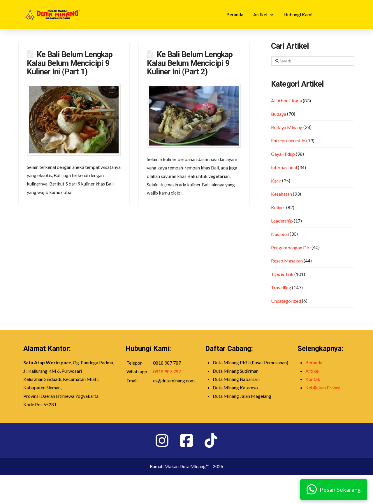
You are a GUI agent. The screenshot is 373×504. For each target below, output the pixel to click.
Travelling (281, 287)
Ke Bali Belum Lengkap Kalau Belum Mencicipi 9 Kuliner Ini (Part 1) (69, 63)
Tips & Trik (282, 274)
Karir (276, 180)
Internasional (284, 167)
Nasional (280, 234)
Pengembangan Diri (291, 247)
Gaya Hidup (283, 154)
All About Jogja (286, 100)
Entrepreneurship (288, 140)
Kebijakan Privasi (322, 387)
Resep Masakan (287, 260)
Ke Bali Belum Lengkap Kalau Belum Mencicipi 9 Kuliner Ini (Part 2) (189, 63)
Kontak (312, 379)
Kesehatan (281, 194)
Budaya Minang (286, 127)
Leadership (282, 220)
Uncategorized (286, 301)
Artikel (312, 371)
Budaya (278, 114)
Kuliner (278, 207)
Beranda (313, 362)
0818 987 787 (167, 371)
